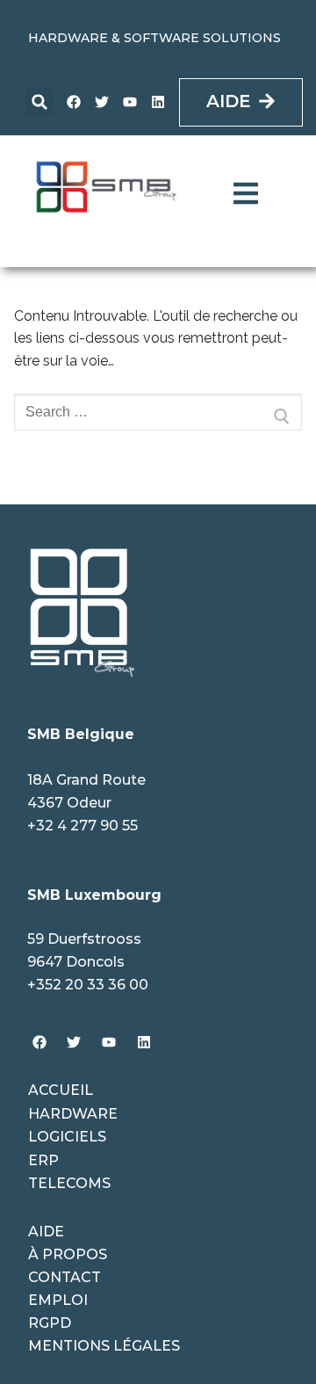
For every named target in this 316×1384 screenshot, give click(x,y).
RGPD (49, 1323)
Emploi (58, 1300)
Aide (46, 1231)
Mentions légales (104, 1345)
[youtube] (130, 102)
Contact (64, 1277)
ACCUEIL (60, 1090)
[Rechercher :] (158, 416)
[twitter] (102, 102)
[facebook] (74, 102)
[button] (39, 102)
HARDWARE (73, 1113)
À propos (67, 1254)
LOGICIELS (67, 1136)
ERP (43, 1160)
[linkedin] (158, 102)
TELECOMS (69, 1183)
